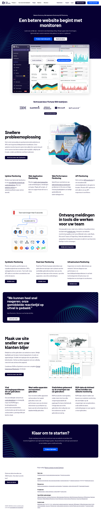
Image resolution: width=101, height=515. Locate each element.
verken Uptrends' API (73, 486)
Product (14, 2)
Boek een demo (80, 2)
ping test (48, 505)
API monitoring (88, 180)
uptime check (56, 504)
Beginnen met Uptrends (42, 480)
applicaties (65, 486)
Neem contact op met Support (54, 467)
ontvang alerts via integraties (55, 486)
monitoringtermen (64, 480)
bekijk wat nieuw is (89, 480)
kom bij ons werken (65, 475)
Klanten (39, 2)
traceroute (71, 504)
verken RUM (56, 491)
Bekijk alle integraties (67, 247)
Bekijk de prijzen (41, 491)
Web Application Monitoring (63, 497)
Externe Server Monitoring (70, 498)
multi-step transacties (41, 182)
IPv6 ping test (53, 505)
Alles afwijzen (51, 60)
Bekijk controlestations (42, 486)
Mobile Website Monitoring (49, 498)
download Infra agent (84, 486)
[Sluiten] (71, 53)
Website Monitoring (41, 497)
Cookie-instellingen (37, 60)
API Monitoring (86, 497)
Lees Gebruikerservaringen (50, 113)
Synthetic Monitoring (51, 497)
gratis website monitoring (63, 505)
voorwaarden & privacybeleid (16, 507)
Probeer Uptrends (93, 2)
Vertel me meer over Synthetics (16, 157)
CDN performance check (85, 504)
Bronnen (46, 2)
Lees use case (13, 319)
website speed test (63, 504)
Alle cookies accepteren (64, 60)
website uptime (10, 187)
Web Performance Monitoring (76, 497)
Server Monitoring (59, 498)
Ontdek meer (11, 281)
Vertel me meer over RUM (14, 374)
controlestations (10, 400)
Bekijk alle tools (41, 504)
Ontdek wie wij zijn (41, 475)
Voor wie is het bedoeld (24, 2)
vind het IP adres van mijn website (76, 505)
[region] (51, 57)
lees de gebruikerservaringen (53, 475)
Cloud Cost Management (82, 498)
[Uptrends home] (6, 3)
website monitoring (74, 480)
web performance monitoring (61, 184)
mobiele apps (71, 231)
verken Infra (63, 491)
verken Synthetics (49, 491)
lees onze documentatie (54, 480)
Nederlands (59, 2)
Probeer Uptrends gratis (43, 39)
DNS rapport (76, 504)
